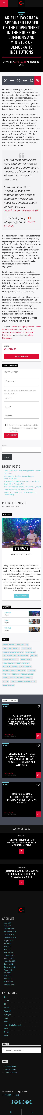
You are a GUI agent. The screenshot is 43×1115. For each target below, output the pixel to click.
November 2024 (10, 961)
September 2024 (10, 967)
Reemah (15, 674)
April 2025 (7, 949)
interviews (23, 656)
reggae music (27, 674)
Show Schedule (10, 1066)
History (6, 1018)
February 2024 (9, 984)
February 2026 (9, 929)
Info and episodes (21, 596)
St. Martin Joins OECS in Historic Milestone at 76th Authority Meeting (21, 842)
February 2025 (9, 955)
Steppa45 (7, 612)
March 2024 (8, 981)
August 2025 (8, 940)
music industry (10, 667)
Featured (7, 1011)
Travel (6, 1032)
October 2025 (9, 934)
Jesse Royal (26, 659)
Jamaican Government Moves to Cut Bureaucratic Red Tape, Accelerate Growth (22, 874)
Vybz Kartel (8, 685)
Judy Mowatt (9, 663)
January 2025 (9, 958)
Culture (6, 1000)
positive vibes (9, 670)
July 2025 (7, 943)
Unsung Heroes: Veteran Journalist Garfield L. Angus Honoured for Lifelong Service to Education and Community (21, 759)
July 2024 (7, 973)
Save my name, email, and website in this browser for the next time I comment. (23, 425)
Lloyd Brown (23, 663)
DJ (5, 1004)
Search (4, 446)
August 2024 (8, 970)
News (21, 15)
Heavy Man (30, 652)
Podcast (8, 1095)
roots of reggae (24, 678)
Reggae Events (10, 1069)
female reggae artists (13, 652)
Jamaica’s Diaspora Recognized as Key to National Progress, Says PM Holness (21, 798)
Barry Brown (9, 645)
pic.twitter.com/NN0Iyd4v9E (20, 210)
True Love (7, 628)
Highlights (7, 1014)
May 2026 (7, 926)
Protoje (21, 670)
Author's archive (21, 356)
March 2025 (8, 952)
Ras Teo (6, 674)
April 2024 (7, 979)
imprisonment (9, 656)
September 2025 (10, 937)
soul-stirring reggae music (23, 681)
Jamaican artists (10, 659)
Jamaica (34, 656)
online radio (25, 667)
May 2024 (7, 976)
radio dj (31, 670)
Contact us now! (11, 1072)
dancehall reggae (11, 648)
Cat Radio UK (20, 62)
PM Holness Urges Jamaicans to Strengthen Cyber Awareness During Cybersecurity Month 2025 (21, 720)
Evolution (26, 648)
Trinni (6, 620)
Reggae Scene (9, 678)
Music (6, 1021)
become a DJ (22, 645)
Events (6, 1007)
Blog (5, 997)
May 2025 (7, 946)
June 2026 (7, 923)
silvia (5, 681)
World (6, 1035)
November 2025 (10, 932)
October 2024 (9, 964)
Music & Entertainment (12, 1025)
